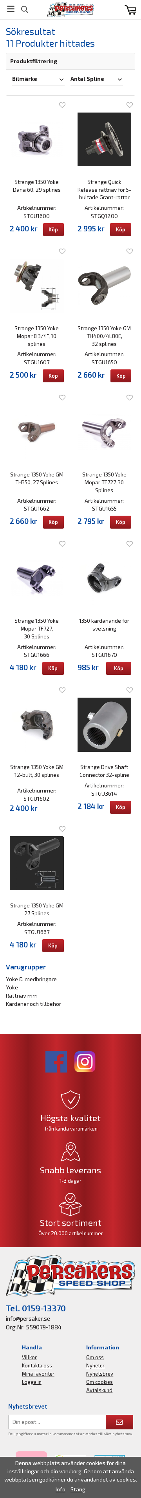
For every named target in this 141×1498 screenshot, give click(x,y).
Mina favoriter (38, 1374)
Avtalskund (99, 1390)
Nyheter (95, 1365)
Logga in (32, 1382)
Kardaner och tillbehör (33, 1003)
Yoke (12, 987)
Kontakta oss (37, 1365)
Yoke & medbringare (31, 979)
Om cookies (99, 1382)
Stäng (77, 1489)
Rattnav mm (22, 995)
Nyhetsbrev (99, 1374)
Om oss (95, 1357)
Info (60, 1489)
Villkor (29, 1357)
